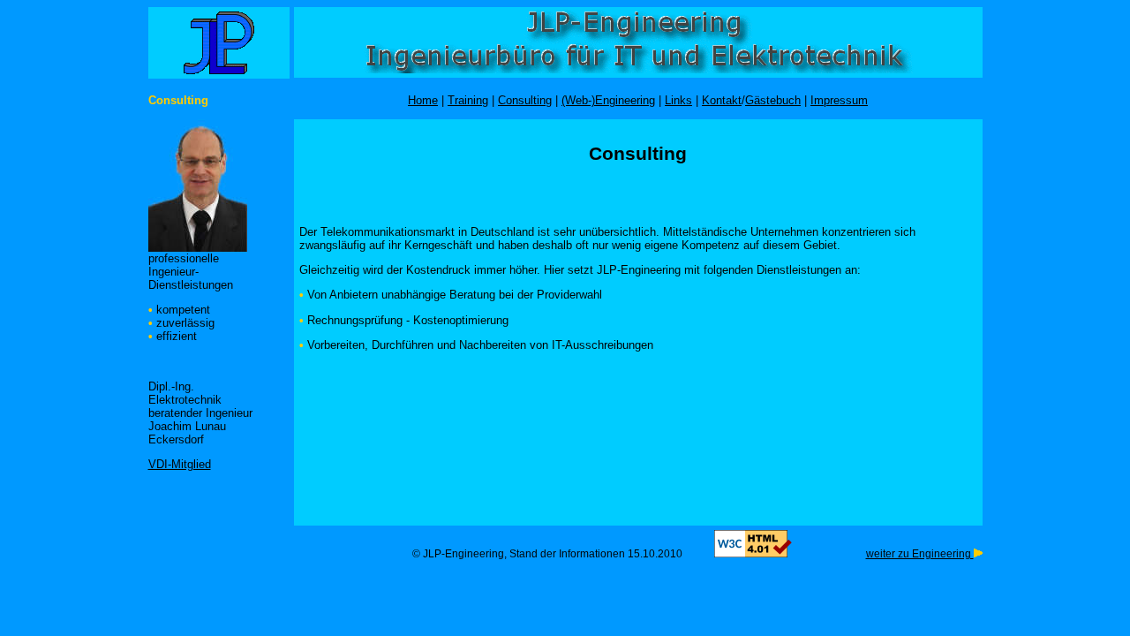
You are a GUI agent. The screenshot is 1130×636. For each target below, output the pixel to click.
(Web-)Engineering (608, 100)
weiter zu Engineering (920, 554)
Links (678, 100)
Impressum (839, 100)
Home (423, 100)
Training (468, 100)
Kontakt (722, 100)
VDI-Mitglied (179, 464)
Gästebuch (773, 100)
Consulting (525, 100)
